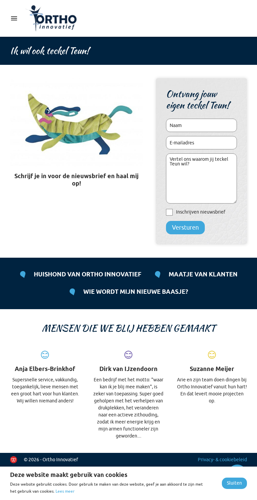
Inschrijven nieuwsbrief (200, 212)
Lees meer (65, 491)
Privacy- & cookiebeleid (222, 460)
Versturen (185, 227)
